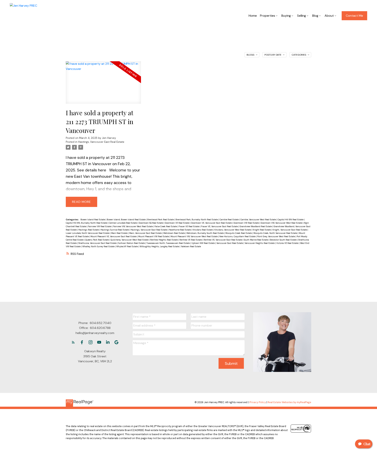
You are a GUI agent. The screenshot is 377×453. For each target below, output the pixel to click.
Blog (315, 16)
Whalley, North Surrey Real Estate (98, 246)
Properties (267, 16)
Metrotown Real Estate (174, 233)
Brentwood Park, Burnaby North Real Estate (197, 219)
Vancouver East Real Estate (229, 243)
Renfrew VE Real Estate (190, 239)
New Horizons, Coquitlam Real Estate (237, 236)
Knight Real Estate (262, 229)
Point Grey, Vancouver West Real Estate (276, 236)
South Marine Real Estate (256, 239)
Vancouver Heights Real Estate (260, 243)
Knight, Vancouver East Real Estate (290, 229)
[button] (354, 15)
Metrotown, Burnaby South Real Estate (205, 233)
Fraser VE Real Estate (189, 226)
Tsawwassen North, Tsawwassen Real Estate (168, 243)
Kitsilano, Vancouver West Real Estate (233, 229)
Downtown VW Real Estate (246, 222)
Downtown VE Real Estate (177, 222)
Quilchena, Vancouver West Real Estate (130, 239)
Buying (286, 16)
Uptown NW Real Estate (203, 243)
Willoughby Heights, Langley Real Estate (160, 246)
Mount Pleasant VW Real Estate (153, 236)
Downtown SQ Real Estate (151, 222)
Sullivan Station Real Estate (131, 243)
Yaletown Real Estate (191, 246)
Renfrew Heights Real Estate (164, 239)
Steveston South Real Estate (283, 239)
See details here (91, 170)
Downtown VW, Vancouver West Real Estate (282, 222)
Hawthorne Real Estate (180, 229)
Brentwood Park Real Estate (160, 219)
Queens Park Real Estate (97, 239)
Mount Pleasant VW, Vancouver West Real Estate (194, 236)
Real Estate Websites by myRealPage (289, 402)
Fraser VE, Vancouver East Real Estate (219, 226)
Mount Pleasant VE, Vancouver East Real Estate (114, 236)
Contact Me (354, 16)
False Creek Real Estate (166, 226)
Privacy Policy (258, 402)
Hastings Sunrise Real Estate (115, 229)
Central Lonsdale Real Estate (123, 222)
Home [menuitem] (253, 16)
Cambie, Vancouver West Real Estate (258, 219)
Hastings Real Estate (88, 229)
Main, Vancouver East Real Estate (145, 233)
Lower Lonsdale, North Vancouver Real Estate (88, 233)
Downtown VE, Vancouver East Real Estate (211, 222)
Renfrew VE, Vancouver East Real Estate (223, 239)
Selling (301, 16)
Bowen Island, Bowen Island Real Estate (126, 219)
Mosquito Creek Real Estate (238, 233)
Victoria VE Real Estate (287, 243)
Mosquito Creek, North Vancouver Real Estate (275, 233)
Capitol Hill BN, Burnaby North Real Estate (87, 222)
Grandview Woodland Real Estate (256, 226)
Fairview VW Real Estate (100, 226)
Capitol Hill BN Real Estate (291, 219)
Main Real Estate (119, 233)
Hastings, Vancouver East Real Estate (101, 142)
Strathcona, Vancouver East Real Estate (97, 243)
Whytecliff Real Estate (127, 246)
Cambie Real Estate (229, 219)
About (329, 16)
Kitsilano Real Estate (203, 229)
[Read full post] (103, 84)
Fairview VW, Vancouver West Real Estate (133, 226)
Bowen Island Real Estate (93, 219)
